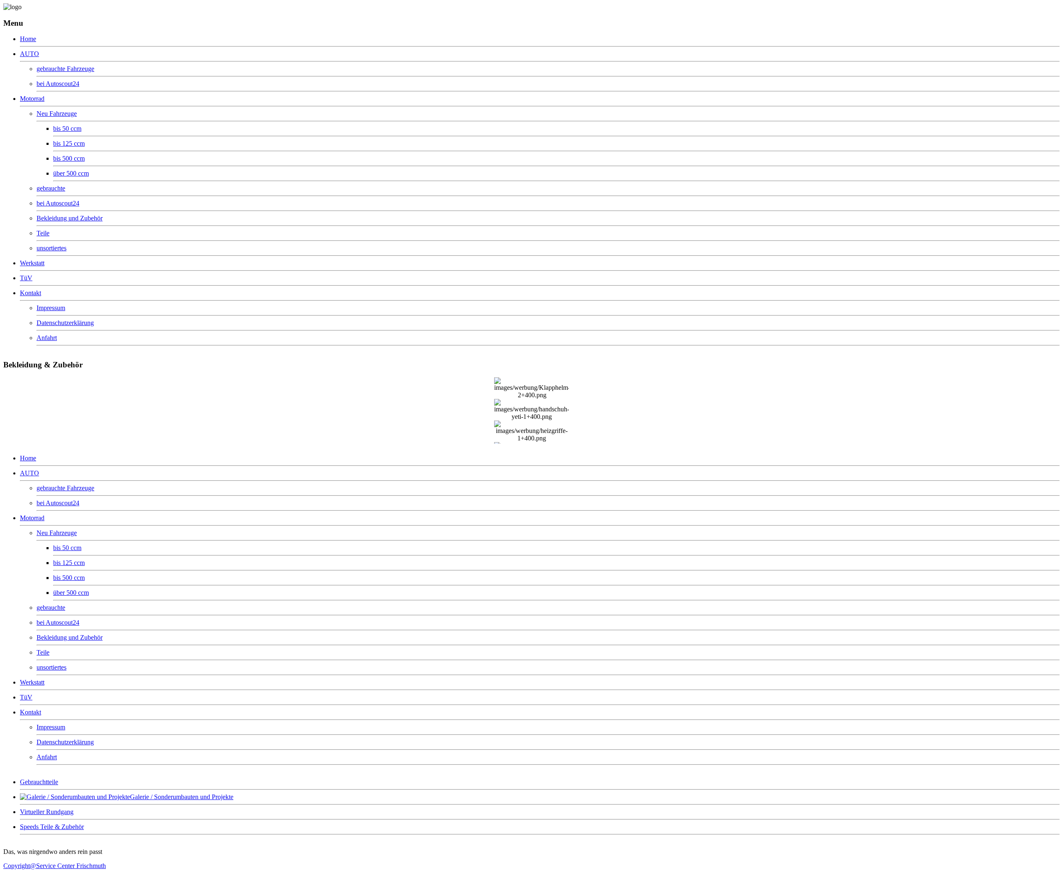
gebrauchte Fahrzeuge (65, 68)
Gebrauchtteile (39, 781)
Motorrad (32, 98)
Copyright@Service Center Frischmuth (54, 865)
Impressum (51, 307)
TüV (26, 277)
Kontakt (30, 292)
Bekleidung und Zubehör (70, 218)
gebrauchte (51, 188)
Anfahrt (47, 337)
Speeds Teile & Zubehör (52, 826)
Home (28, 38)
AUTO (29, 53)
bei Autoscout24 (58, 83)
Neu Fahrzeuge (57, 113)
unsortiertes (51, 248)
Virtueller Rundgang (46, 811)
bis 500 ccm (69, 158)
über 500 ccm (71, 173)
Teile (43, 233)
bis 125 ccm (69, 143)
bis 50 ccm (67, 128)
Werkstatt (32, 263)
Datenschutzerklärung (65, 322)
